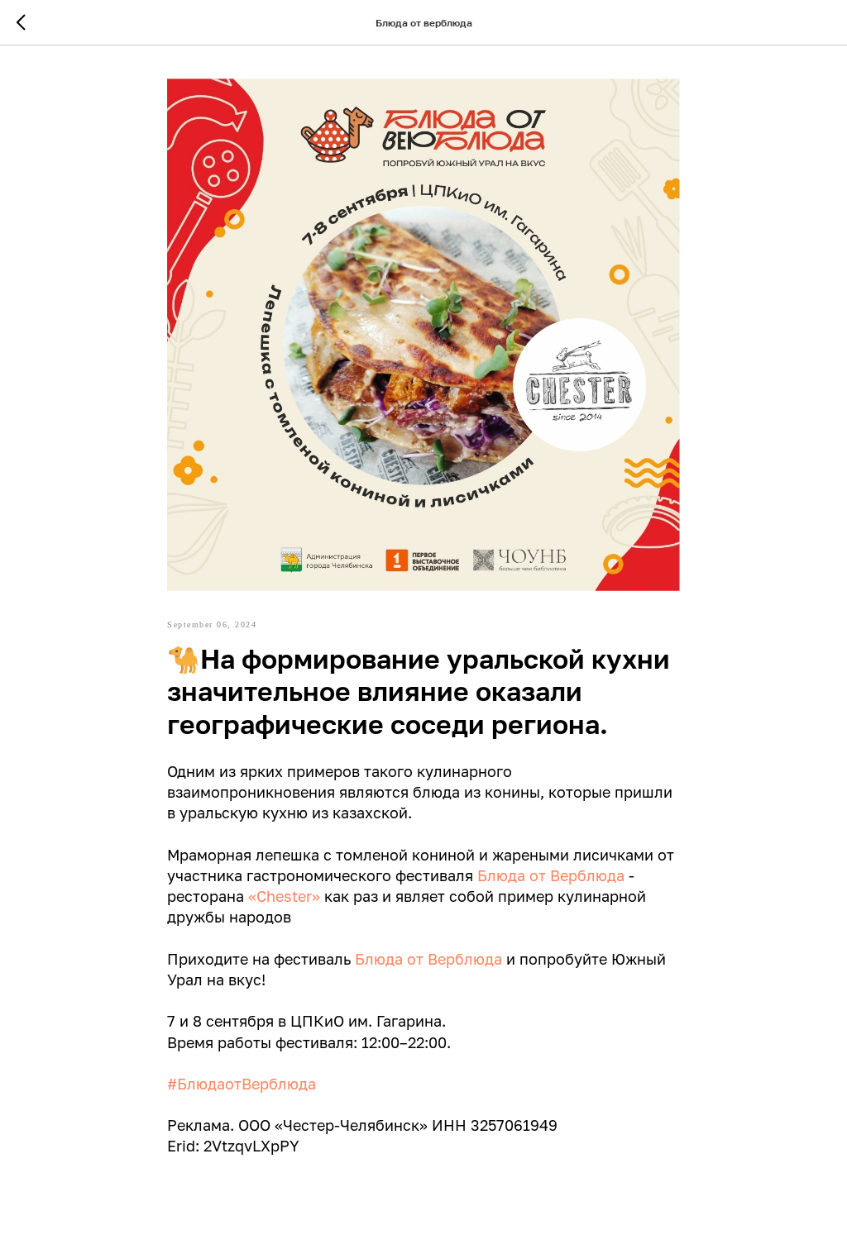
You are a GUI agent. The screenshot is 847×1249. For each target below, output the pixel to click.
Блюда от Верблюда (550, 875)
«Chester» (284, 896)
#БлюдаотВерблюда (241, 1084)
